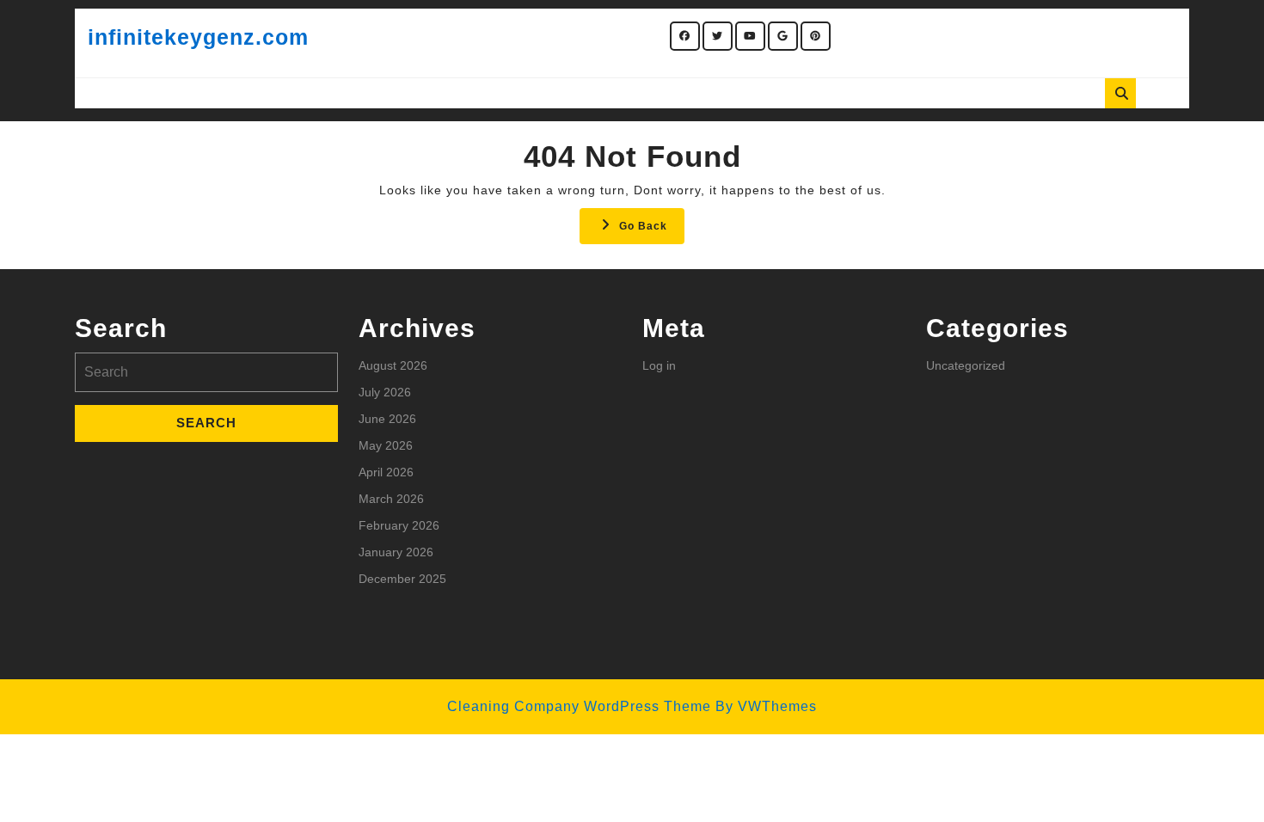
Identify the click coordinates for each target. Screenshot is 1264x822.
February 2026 (399, 525)
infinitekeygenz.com (198, 37)
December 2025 (402, 579)
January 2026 (396, 552)
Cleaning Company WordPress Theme (579, 706)
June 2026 (387, 419)
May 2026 (386, 445)
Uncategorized (965, 365)
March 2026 (391, 499)
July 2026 (385, 392)
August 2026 (393, 365)
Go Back (651, 231)
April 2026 (386, 472)
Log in (659, 365)
